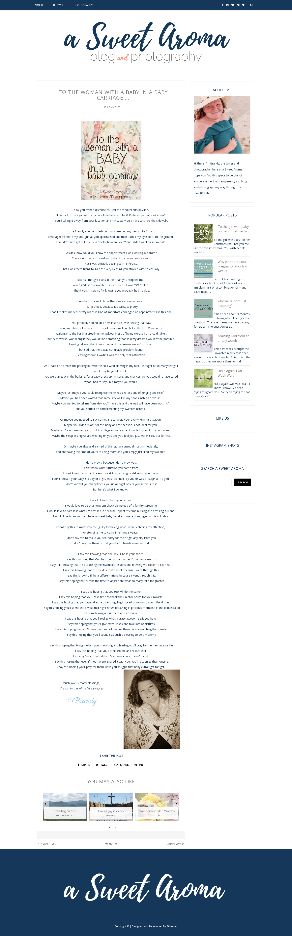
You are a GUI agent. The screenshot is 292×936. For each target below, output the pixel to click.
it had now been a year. (134, 258)
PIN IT (142, 765)
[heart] (232, 5)
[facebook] (222, 5)
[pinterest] (227, 5)
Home (113, 843)
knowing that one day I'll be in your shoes (116, 554)
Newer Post (48, 843)
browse (58, 5)
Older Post (173, 844)
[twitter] (243, 5)
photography (83, 5)
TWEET (104, 765)
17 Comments (112, 107)
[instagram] (238, 5)
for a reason (148, 559)
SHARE (85, 765)
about (39, 5)
